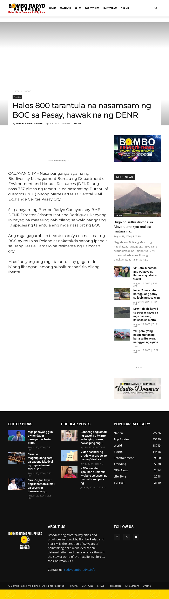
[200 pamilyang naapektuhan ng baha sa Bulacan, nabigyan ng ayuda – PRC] (122, 335)
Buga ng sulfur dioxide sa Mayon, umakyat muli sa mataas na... (133, 226)
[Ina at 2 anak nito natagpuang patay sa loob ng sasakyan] (122, 294)
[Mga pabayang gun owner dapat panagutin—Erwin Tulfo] (16, 435)
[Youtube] (136, 537)
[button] (156, 8)
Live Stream (110, 8)
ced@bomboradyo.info (79, 570)
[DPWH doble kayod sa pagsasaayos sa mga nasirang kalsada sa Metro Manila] (122, 312)
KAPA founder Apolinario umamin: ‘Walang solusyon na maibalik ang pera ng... (94, 476)
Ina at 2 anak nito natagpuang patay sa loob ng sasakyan (146, 294)
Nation (17, 96)
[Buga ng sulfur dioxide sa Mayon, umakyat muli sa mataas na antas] (137, 200)
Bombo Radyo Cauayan (29, 123)
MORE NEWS (124, 177)
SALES (78, 8)
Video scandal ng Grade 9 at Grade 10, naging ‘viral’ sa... (94, 455)
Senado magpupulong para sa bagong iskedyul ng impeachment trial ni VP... (40, 462)
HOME (52, 8)
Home (16, 91)
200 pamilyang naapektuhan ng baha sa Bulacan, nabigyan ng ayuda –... (145, 338)
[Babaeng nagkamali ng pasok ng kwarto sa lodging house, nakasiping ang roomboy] (69, 435)
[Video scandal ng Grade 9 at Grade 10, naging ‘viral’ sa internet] (69, 455)
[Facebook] (117, 537)
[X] (126, 537)
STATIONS (65, 8)
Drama (125, 8)
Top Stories (92, 8)
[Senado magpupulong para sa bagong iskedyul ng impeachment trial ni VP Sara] (16, 458)
